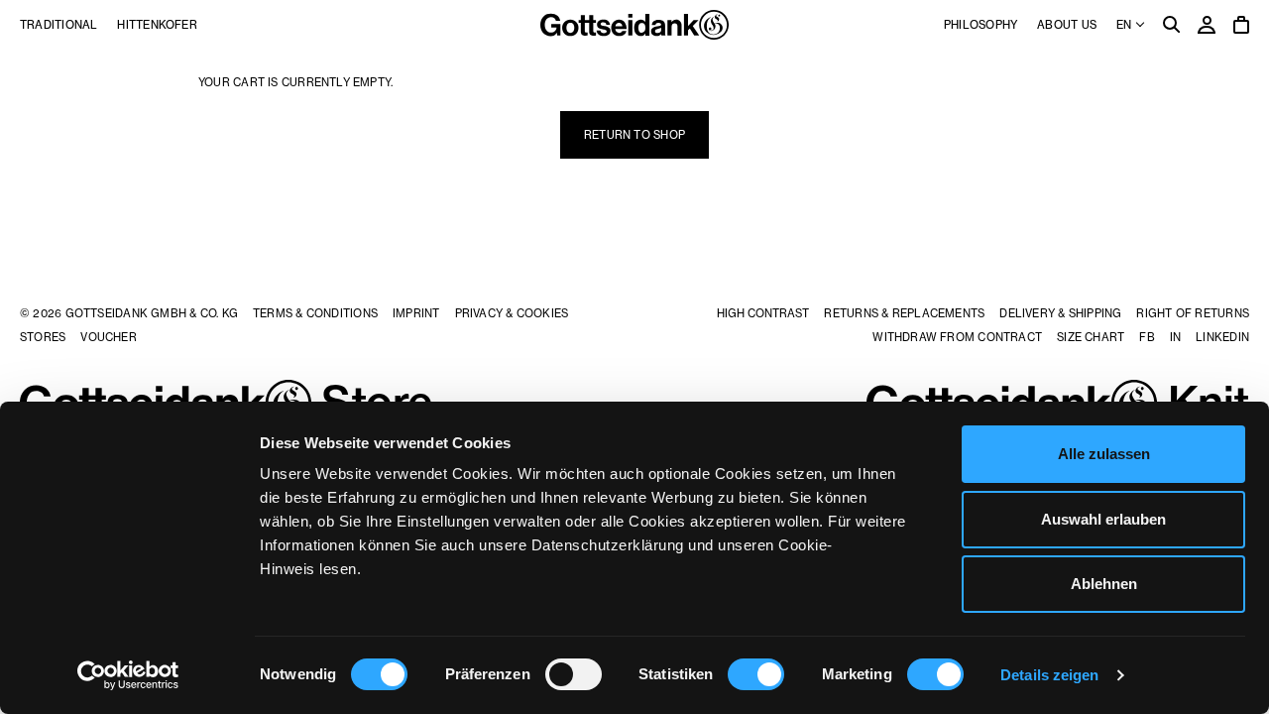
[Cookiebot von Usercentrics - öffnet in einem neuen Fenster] (128, 675)
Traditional (58, 25)
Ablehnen (1104, 583)
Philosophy (980, 25)
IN (1175, 337)
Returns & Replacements (904, 313)
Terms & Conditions (315, 313)
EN (1125, 25)
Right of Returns (1192, 313)
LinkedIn (1222, 337)
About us (1066, 25)
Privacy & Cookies (512, 313)
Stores (42, 337)
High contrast (763, 313)
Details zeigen (1049, 674)
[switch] (573, 674)
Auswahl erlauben (1103, 519)
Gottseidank (634, 25)
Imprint (416, 313)
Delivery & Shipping (1060, 313)
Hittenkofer (156, 25)
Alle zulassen (1104, 453)
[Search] (1172, 26)
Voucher (108, 337)
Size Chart (1090, 337)
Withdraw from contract (957, 337)
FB (1146, 337)
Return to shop (634, 135)
